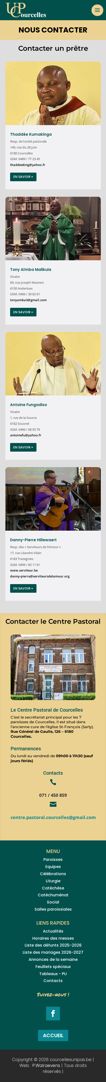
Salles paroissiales (53, 909)
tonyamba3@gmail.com (28, 300)
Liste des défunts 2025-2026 (53, 945)
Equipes (53, 866)
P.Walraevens (46, 1065)
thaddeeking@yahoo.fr (27, 165)
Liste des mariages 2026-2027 (53, 952)
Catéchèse (53, 888)
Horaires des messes (53, 938)
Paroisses (53, 859)
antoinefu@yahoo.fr (25, 435)
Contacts (53, 981)
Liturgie (53, 881)
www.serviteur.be (24, 570)
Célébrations (53, 874)
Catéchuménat (53, 895)
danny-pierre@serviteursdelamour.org (40, 576)
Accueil (53, 1035)
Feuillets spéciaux (53, 966)
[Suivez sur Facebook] (53, 1013)
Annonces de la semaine (53, 959)
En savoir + (23, 176)
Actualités (53, 931)
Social (53, 902)
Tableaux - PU (53, 974)
